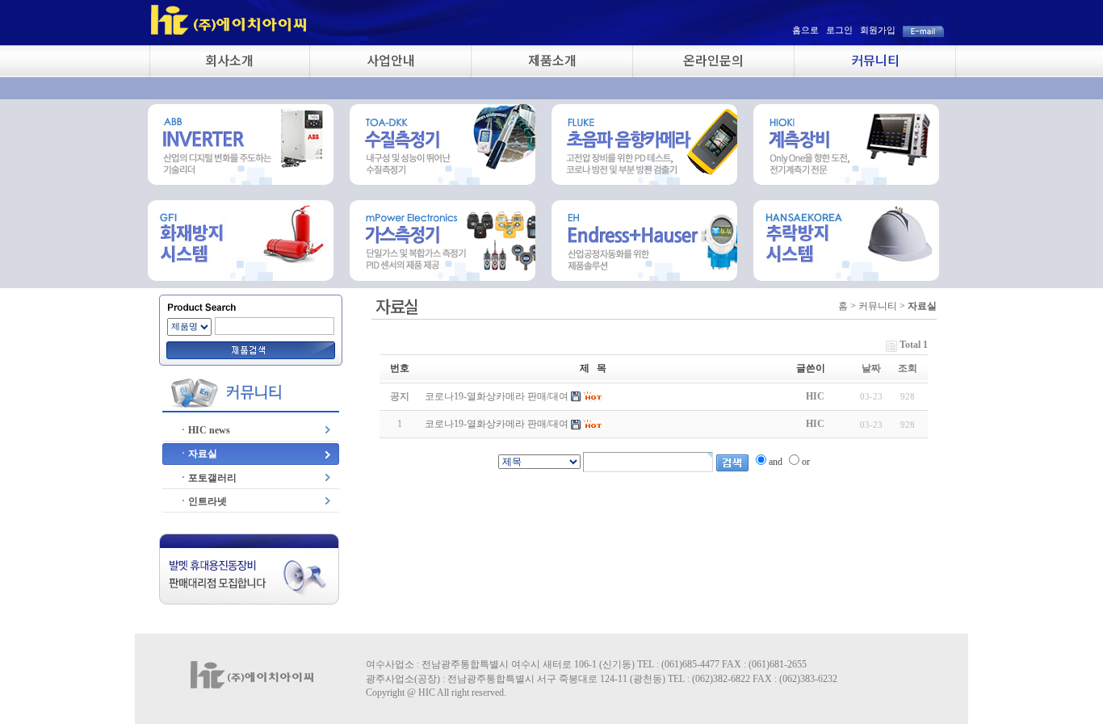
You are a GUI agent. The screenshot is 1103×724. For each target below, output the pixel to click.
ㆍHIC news (204, 430)
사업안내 (391, 59)
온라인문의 (713, 59)
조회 (907, 368)
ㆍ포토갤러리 (207, 477)
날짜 (871, 368)
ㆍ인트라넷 (202, 501)
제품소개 (552, 59)
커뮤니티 (875, 59)
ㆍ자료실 (197, 453)
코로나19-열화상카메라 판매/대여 (496, 423)
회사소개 (229, 59)
